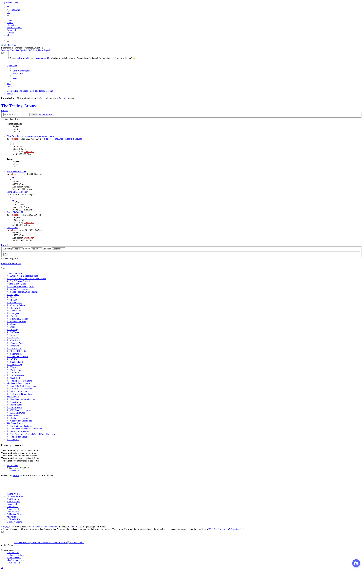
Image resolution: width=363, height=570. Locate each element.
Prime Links (12, 227)
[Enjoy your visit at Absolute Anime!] (9, 45)
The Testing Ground (19, 105)
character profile (42, 58)
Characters (11, 25)
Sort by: (27, 248)
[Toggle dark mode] (8, 15)
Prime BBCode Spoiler (17, 192)
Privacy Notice (50, 526)
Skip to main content (10, 2)
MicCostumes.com (15, 560)
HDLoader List (14, 519)
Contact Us (37, 526)
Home (9, 20)
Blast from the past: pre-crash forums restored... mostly (31, 136)
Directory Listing (14, 522)
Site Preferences (11, 545)
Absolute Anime (14, 10)
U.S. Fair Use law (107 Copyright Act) (226, 529)
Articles (10, 32)
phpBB (15, 475)
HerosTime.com (14, 557)
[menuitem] (21, 70)
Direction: (47, 248)
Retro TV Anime (14, 27)
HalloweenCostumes (16, 555)
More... (10, 35)
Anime (10, 22)
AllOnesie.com (13, 562)
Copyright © (6, 526)
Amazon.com (13, 552)
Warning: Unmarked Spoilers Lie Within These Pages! (25, 50)
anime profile (23, 58)
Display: (7, 248)
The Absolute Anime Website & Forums (64, 139)
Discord (62, 98)
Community (12, 30)
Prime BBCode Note (16, 212)
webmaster (14, 139)
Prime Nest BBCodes (16, 171)
